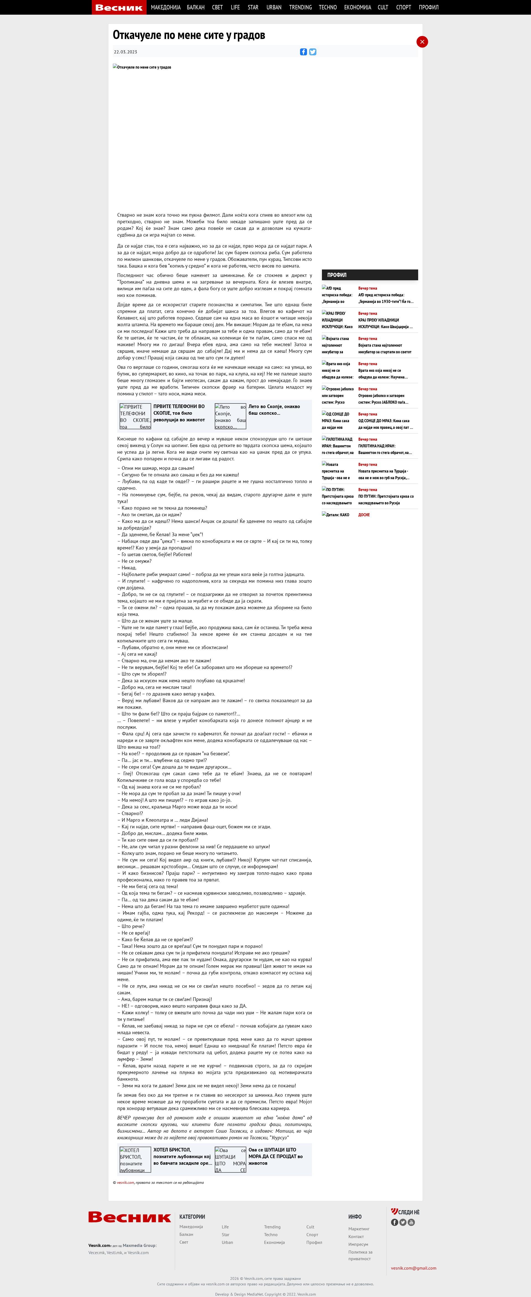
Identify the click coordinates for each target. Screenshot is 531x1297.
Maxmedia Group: (140, 1245)
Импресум (358, 1244)
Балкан (196, 7)
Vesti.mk (114, 1252)
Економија (357, 7)
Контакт (356, 1236)
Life (235, 7)
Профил (429, 7)
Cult (383, 7)
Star (253, 7)
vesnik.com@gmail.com (413, 1268)
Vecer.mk (96, 1252)
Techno (328, 7)
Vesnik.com (99, 1245)
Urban (274, 7)
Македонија (165, 7)
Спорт (403, 7)
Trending (300, 7)
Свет (217, 7)
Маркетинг (358, 1228)
